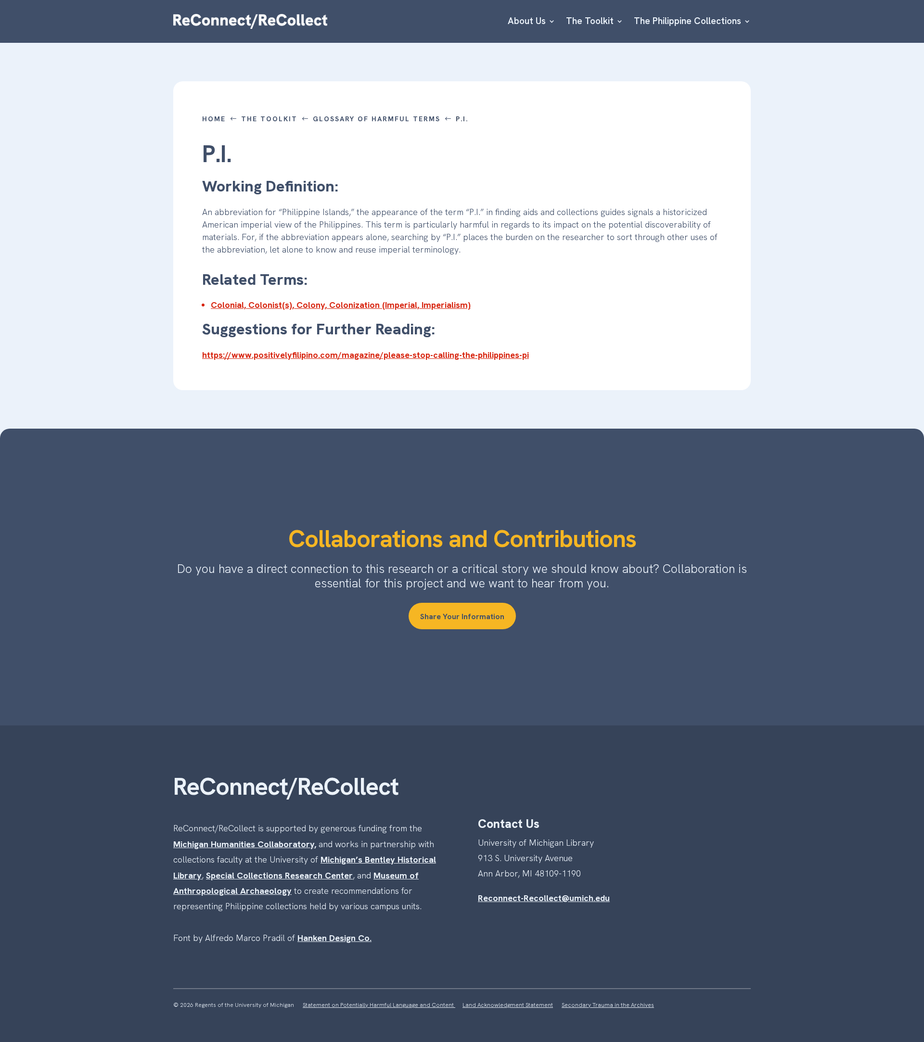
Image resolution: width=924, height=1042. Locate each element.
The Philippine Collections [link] (687, 21)
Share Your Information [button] (462, 616)
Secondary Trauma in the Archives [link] (608, 1005)
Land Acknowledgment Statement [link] (507, 1005)
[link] (250, 21)
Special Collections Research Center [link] (279, 875)
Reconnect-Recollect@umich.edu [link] (544, 897)
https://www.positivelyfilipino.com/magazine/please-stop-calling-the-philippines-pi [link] (365, 354)
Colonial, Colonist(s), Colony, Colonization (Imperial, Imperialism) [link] (341, 304)
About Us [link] (527, 21)
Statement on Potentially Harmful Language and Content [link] (379, 1005)
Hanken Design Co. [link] (334, 937)
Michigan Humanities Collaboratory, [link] (244, 844)
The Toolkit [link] (590, 21)
